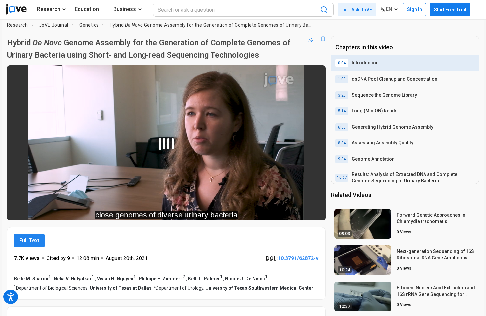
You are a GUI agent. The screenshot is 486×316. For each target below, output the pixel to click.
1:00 (342, 79)
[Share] (311, 38)
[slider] (130, 210)
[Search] (324, 9)
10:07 (342, 177)
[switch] (248, 211)
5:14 (342, 111)
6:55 (342, 127)
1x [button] (286, 211)
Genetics (89, 25)
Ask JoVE (361, 9)
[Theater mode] (315, 210)
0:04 (342, 63)
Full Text (29, 240)
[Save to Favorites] (323, 38)
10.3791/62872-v (298, 258)
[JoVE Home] (16, 9)
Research (17, 25)
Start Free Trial (450, 9)
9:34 (342, 159)
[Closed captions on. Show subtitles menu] (300, 210)
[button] (315, 75)
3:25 (342, 95)
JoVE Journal (53, 25)
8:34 (342, 143)
